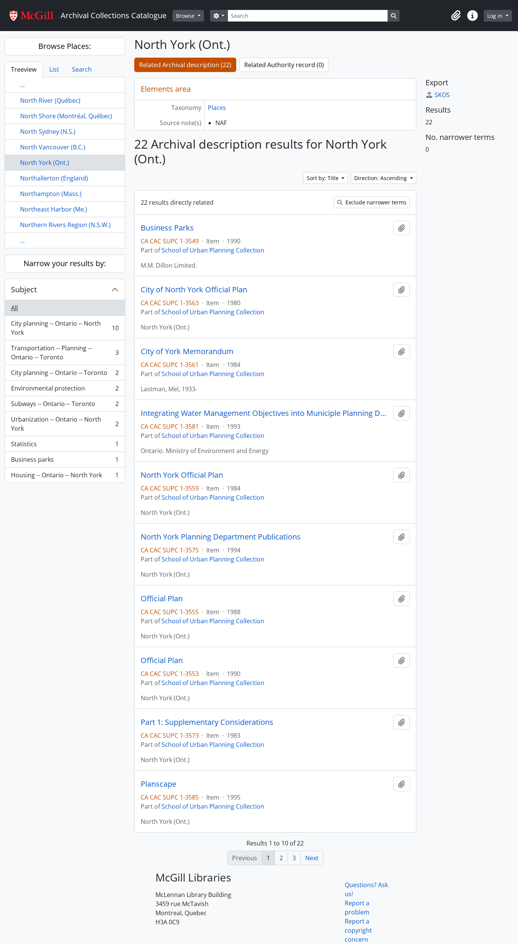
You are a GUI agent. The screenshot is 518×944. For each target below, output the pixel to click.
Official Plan (162, 598)
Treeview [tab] (23, 69)
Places (217, 107)
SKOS (442, 95)
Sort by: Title (323, 178)
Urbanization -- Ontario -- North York (65, 424)
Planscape (158, 784)
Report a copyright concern (358, 930)
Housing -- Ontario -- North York (65, 477)
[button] (455, 15)
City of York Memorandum (187, 351)
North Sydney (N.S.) (47, 131)
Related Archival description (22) (185, 65)
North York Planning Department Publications (221, 536)
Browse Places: (64, 46)
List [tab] (54, 69)
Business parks (65, 461)
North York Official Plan (182, 475)
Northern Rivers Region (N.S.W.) (65, 225)
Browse (186, 15)
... (22, 85)
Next (312, 858)
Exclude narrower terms (375, 202)
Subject (24, 289)
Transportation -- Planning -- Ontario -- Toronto (65, 352)
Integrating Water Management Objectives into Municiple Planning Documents (265, 413)
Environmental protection (65, 390)
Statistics (65, 446)
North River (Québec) (50, 100)
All (14, 308)
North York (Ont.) (44, 162)
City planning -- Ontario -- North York (65, 328)
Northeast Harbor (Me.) (53, 209)
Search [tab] (82, 69)
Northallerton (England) (54, 178)
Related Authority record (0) (284, 65)
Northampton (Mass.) (51, 194)
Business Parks (167, 227)
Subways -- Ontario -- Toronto (65, 406)
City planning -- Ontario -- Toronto (65, 375)
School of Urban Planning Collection (213, 250)
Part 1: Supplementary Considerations (207, 722)
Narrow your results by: (65, 263)
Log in (495, 15)
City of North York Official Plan (194, 289)
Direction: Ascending (381, 178)
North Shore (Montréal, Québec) (66, 116)
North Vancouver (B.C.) (52, 147)
